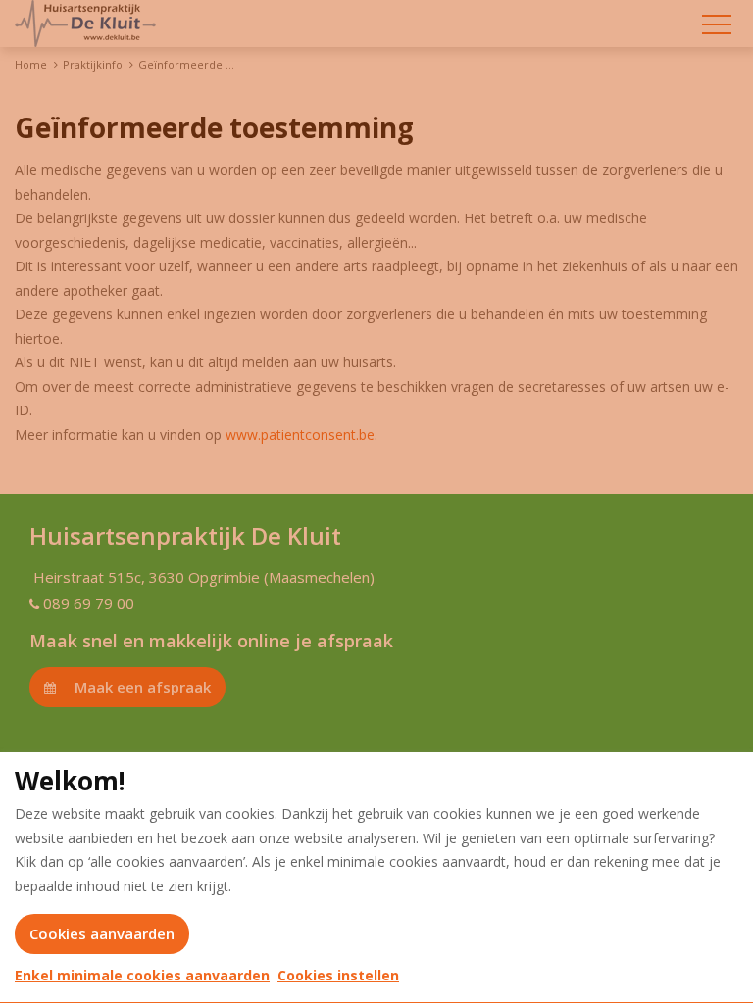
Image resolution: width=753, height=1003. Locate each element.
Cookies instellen (338, 975)
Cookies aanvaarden (102, 933)
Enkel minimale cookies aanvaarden (142, 975)
